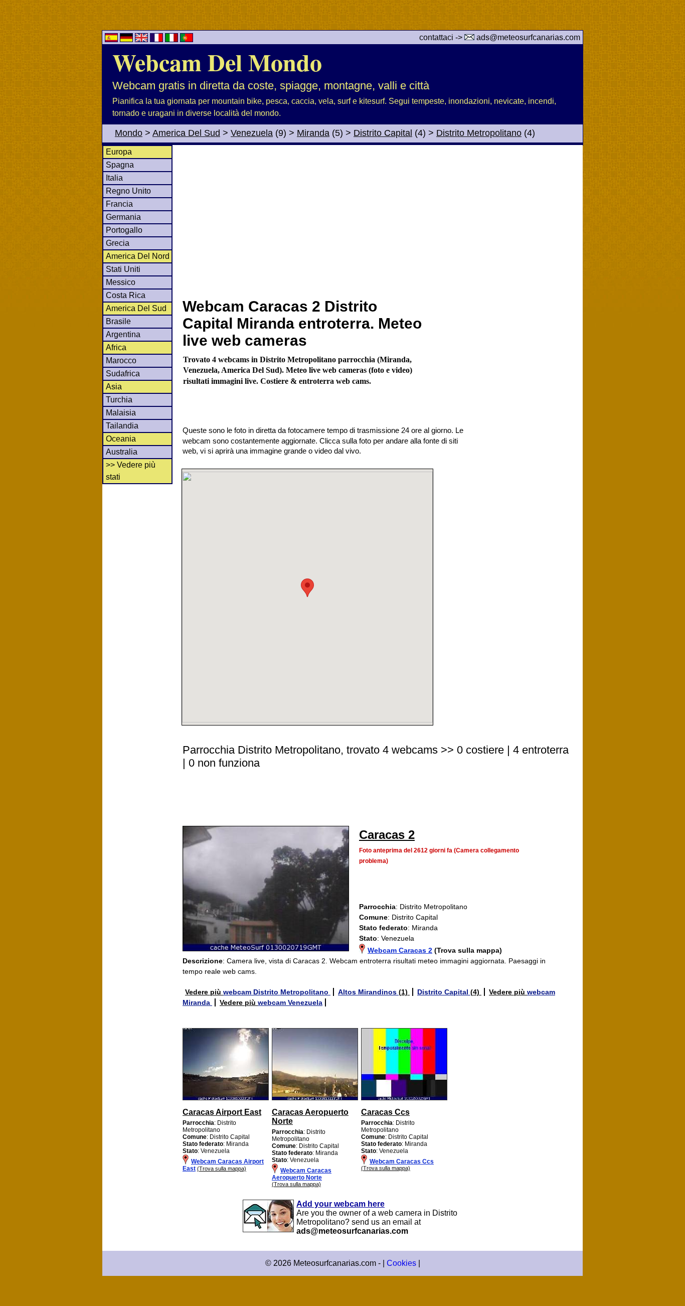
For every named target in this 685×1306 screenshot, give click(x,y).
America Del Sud (186, 133)
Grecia (117, 243)
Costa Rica (125, 295)
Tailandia (122, 425)
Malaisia (121, 412)
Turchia (119, 399)
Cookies (401, 1263)
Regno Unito (128, 191)
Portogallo (124, 230)
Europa (119, 152)
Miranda (313, 133)
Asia (114, 386)
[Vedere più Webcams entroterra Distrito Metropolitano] (226, 1098)
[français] (157, 39)
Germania (123, 217)
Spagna (120, 165)
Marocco (121, 360)
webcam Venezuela (290, 1002)
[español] (112, 39)
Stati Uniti (123, 269)
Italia (114, 178)
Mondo (128, 133)
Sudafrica (123, 373)
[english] (142, 39)
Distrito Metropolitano (479, 133)
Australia (121, 452)
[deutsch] (127, 39)
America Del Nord (137, 256)
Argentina (123, 334)
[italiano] (172, 39)
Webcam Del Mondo (217, 61)
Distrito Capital (383, 133)
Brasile (118, 321)
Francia (119, 204)
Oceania (121, 438)
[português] (186, 39)
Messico (120, 282)
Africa (116, 347)
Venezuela (252, 133)
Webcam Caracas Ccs (402, 1161)
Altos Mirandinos (368, 992)
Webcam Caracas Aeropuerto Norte (301, 1174)
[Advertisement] (382, 220)
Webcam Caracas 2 (400, 950)
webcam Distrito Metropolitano (276, 992)
